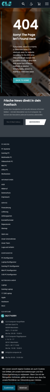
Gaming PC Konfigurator (10, 266)
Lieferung (4, 212)
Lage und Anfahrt (7, 247)
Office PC (4, 170)
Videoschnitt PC (7, 161)
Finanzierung (6, 208)
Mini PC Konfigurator (9, 270)
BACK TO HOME (22, 80)
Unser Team (5, 243)
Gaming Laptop (7, 289)
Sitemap (4, 228)
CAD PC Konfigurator (9, 274)
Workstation (5, 174)
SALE (3, 306)
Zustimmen (8, 388)
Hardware (5, 302)
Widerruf (4, 189)
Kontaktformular (7, 220)
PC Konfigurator (7, 258)
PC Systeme (5, 149)
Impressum (5, 197)
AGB (3, 184)
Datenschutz (6, 193)
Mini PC (4, 165)
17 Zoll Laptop (6, 293)
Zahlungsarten (6, 216)
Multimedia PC (6, 157)
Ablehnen (23, 388)
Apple (3, 297)
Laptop (4, 285)
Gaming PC (5, 153)
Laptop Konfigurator (8, 262)
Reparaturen (5, 224)
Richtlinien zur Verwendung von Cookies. (19, 383)
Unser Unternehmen (8, 239)
